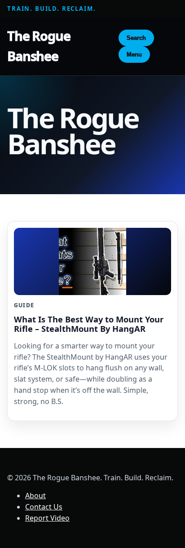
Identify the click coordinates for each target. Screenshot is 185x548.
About (35, 495)
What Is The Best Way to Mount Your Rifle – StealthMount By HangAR (88, 323)
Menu (134, 54)
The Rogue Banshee (38, 46)
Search (136, 38)
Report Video (47, 518)
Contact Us (43, 507)
